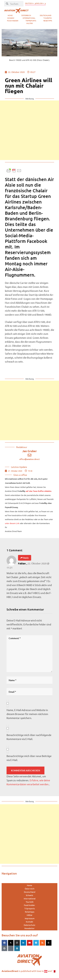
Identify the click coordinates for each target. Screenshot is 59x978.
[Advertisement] (29, 130)
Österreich (26, 15)
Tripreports (31, 20)
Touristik (47, 18)
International (29, 18)
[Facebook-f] (4, 943)
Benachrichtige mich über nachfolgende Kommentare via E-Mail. (29, 736)
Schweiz (10, 18)
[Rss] (42, 943)
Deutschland (45, 15)
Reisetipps (47, 20)
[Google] (4, 948)
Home (10, 15)
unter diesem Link (12, 523)
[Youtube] (29, 943)
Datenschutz (29, 925)
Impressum (29, 918)
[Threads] (48, 943)
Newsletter (29, 928)
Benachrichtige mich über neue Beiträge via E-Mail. (29, 757)
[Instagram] (17, 943)
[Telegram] (36, 943)
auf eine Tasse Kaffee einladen (38, 491)
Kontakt (29, 921)
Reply (26, 557)
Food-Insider (12, 20)
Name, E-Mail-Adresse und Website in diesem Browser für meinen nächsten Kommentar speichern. (27, 713)
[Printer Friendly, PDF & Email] (14, 170)
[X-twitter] (11, 943)
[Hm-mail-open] (11, 948)
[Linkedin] (23, 943)
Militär (29, 23)
